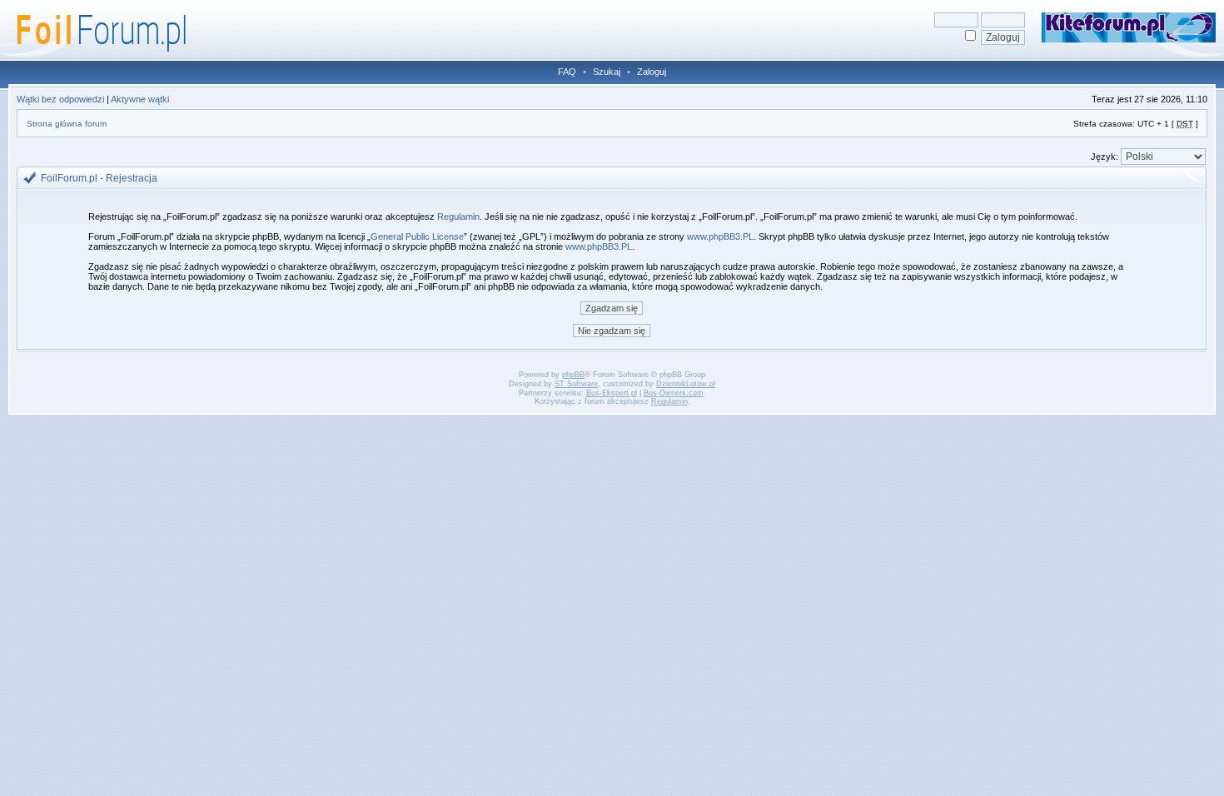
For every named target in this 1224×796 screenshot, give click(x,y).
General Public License (417, 236)
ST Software (576, 384)
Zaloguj (651, 72)
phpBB (573, 375)
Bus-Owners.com (674, 393)
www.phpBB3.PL (720, 236)
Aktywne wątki (140, 99)
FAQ (567, 72)
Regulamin (458, 216)
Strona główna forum (67, 123)
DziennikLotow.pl (685, 384)
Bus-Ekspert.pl (611, 393)
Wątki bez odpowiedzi (60, 99)
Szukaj (606, 72)
